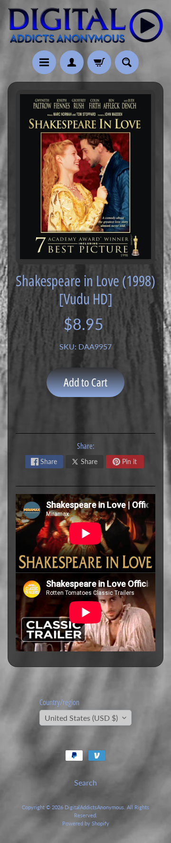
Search (85, 782)
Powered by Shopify (85, 823)
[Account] (72, 62)
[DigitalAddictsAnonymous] (85, 25)
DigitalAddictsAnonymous (94, 807)
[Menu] (44, 62)
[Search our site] (127, 62)
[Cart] (99, 62)
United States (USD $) (81, 717)
